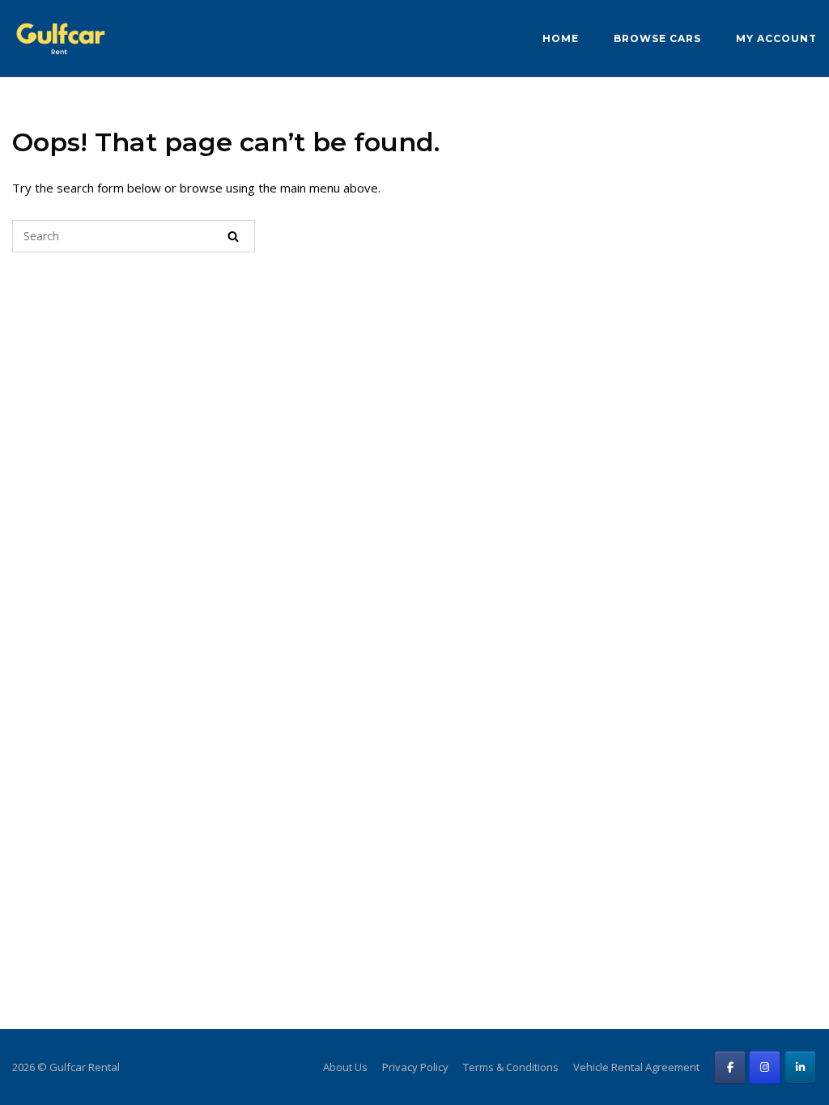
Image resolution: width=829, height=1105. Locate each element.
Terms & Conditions (511, 1067)
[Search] (233, 236)
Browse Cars (657, 38)
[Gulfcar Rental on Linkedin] (800, 1067)
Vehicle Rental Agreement (636, 1067)
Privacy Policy (415, 1067)
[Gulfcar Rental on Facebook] (730, 1067)
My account (776, 38)
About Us (345, 1067)
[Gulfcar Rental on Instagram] (764, 1067)
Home (560, 38)
